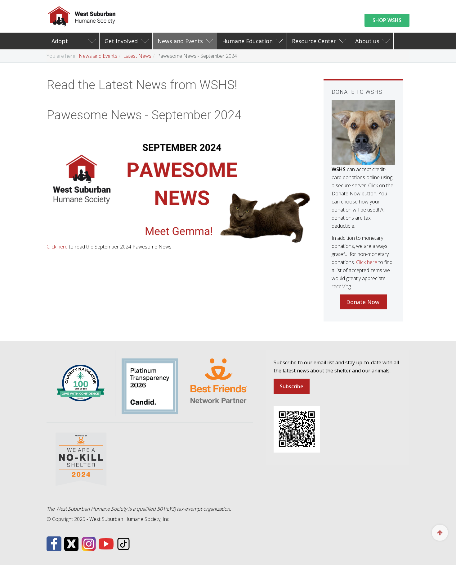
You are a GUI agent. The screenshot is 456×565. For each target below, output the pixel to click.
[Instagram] (88, 543)
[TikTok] (123, 543)
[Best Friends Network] (218, 380)
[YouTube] (106, 543)
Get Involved (121, 41)
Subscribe (291, 386)
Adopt (59, 41)
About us (367, 41)
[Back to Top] (440, 533)
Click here (57, 246)
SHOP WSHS (387, 20)
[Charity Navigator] (80, 382)
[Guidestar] (150, 385)
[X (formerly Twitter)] (71, 543)
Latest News (137, 55)
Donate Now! (363, 302)
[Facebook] (54, 543)
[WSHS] (82, 16)
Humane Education (247, 41)
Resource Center (314, 41)
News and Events (180, 41)
